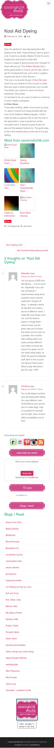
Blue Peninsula (12, 541)
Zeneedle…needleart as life (18, 690)
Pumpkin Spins (12, 632)
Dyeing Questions (24, 161)
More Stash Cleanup (25, 214)
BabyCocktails (12, 528)
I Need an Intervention (9, 214)
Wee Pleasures (13, 670)
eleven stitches (12, 567)
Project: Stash (12, 625)
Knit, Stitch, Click (13, 599)
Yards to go (11, 683)
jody (28, 36)
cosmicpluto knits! (14, 561)
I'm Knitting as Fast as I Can (18, 586)
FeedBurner (33, 477)
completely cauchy (14, 554)
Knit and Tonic (12, 593)
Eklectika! (25, 273)
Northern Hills (12, 619)
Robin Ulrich (11, 638)
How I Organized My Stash (26, 187)
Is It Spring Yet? (15, 244)
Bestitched (10, 535)
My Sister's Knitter (14, 612)
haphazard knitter (14, 580)
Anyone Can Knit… (14, 522)
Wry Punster (11, 677)
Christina (25, 386)
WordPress (35, 745)
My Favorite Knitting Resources (31, 250)
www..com (21, 495)
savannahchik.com (16, 741)
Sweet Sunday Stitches (16, 657)
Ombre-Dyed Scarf (10, 161)
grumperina (11, 573)
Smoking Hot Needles (15, 645)
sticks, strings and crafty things (20, 651)
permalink (27, 226)
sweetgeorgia (12, 664)
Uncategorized (13, 226)
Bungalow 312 (12, 548)
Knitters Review (32, 66)
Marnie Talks (11, 606)
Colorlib (18, 745)
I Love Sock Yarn (9, 186)
